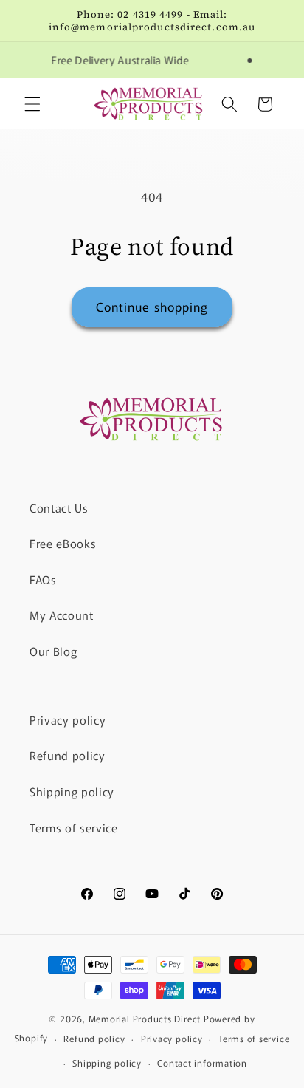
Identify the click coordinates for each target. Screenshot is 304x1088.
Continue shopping (152, 306)
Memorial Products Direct (145, 1018)
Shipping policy (72, 791)
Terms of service (74, 827)
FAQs (43, 579)
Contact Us (59, 507)
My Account (62, 614)
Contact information (202, 1062)
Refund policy (68, 755)
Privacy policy (68, 719)
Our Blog (53, 651)
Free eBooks (63, 543)
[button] (32, 104)
